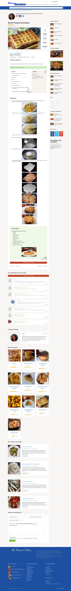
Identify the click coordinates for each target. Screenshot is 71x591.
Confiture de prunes (58, 35)
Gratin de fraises (14, 432)
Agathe (15, 287)
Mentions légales (48, 569)
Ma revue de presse (48, 568)
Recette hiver (29, 580)
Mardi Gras (17, 266)
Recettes (28, 4)
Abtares (15, 308)
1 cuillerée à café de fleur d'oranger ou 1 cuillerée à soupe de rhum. (20, 88)
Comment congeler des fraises (28, 498)
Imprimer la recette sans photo (15, 53)
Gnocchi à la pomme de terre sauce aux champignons (58, 84)
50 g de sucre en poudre (16, 81)
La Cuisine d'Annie (48, 566)
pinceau (35, 77)
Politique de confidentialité (20, 538)
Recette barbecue (29, 573)
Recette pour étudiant (30, 567)
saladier (35, 74)
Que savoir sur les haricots (27, 481)
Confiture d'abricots (58, 43)
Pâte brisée (56, 39)
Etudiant (52, 107)
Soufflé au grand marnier (42, 364)
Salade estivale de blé (58, 75)
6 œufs (13, 79)
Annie (18, 301)
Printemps (56, 103)
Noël (61, 103)
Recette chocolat (29, 569)
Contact (50, 4)
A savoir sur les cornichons (27, 446)
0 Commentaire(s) (34, 448)
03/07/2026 (25, 448)
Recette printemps (29, 576)
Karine (15, 279)
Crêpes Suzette (28, 386)
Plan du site (47, 567)
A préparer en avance (54, 105)
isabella (15, 314)
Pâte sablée (14, 566)
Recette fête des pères (30, 570)
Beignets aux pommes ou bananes (14, 387)
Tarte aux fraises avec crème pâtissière (18, 569)
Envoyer (12, 540)
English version (55, 4)
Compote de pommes (15, 572)
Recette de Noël (29, 566)
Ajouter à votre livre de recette (15, 54)
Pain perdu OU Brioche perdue (42, 387)
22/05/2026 (25, 500)
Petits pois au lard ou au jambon (58, 80)
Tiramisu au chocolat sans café (58, 93)
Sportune (47, 581)
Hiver (13, 266)
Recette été (28, 577)
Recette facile (29, 568)
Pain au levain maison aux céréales (58, 89)
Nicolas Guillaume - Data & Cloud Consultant (52, 583)
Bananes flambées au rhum (14, 410)
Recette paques (29, 575)
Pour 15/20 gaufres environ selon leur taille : (19, 73)
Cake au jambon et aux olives (16, 575)
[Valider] (62, 144)
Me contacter (48, 573)
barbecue (38, 4)
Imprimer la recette (14, 52)
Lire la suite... (25, 473)
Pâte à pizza (56, 27)
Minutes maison (48, 580)
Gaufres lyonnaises (42, 409)
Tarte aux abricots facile (57, 32)
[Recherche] (62, 8)
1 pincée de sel (14, 83)
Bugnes (14, 363)
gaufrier (35, 73)
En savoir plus (24, 341)
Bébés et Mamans (48, 582)
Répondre (46, 283)
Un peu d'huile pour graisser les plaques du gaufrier (20, 91)
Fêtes (52, 103)
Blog (41, 4)
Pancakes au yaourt (28, 363)
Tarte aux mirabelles (58, 23)
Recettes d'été (33, 4)
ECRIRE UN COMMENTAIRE (28, 262)
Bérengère (16, 293)
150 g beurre (14, 77)
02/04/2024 (25, 483)
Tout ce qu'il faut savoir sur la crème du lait (30, 464)
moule (37, 78)
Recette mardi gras (29, 574)
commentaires (13, 25)
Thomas (15, 321)
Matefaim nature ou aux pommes (28, 410)
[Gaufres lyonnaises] (24, 38)
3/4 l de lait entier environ (16, 85)
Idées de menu (45, 4)
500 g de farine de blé (15, 75)
